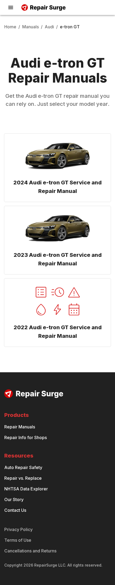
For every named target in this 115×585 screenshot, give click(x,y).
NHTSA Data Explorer (26, 488)
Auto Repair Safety (23, 467)
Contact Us (15, 510)
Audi (49, 26)
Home (10, 26)
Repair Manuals (19, 426)
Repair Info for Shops (25, 437)
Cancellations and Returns (30, 550)
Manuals (30, 26)
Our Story (14, 499)
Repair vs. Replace (23, 478)
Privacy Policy (18, 529)
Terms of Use (17, 540)
